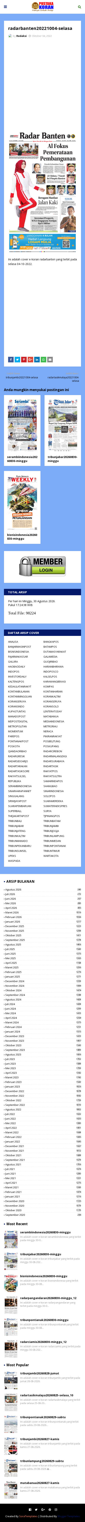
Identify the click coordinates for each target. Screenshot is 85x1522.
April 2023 (43, 1073)
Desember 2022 (43, 1091)
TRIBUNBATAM (51, 821)
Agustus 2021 (43, 1164)
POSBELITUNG (51, 741)
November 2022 (43, 1095)
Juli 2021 (43, 1169)
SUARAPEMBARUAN (19, 806)
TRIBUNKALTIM (16, 836)
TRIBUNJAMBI (51, 826)
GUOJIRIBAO (50, 661)
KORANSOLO (51, 706)
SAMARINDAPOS (53, 781)
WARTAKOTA (51, 856)
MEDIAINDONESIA (53, 721)
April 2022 (43, 1128)
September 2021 (43, 1160)
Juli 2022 (43, 1114)
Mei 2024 (43, 1013)
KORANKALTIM (51, 696)
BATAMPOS (50, 646)
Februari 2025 (43, 972)
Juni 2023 (43, 1063)
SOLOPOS (49, 796)
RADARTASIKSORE (18, 771)
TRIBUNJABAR (16, 826)
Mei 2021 (43, 1178)
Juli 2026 (43, 894)
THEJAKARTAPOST (18, 816)
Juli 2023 (43, 1059)
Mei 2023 (43, 1068)
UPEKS (12, 856)
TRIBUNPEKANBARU (19, 846)
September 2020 (43, 1215)
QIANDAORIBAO (17, 751)
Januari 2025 (43, 976)
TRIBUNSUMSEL (17, 851)
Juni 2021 (43, 1173)
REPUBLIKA (14, 781)
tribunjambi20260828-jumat (39, 1373)
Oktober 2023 (43, 1045)
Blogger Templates (69, 1516)
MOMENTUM (15, 731)
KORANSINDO (16, 706)
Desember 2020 (43, 1201)
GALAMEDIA (50, 656)
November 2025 (43, 931)
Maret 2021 (43, 1187)
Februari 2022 (43, 1137)
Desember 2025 (43, 926)
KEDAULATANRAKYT (19, 686)
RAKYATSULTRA (52, 776)
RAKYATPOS (50, 771)
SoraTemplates (28, 1516)
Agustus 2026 (43, 889)
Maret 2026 (43, 912)
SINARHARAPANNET (19, 791)
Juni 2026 (43, 898)
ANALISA (13, 641)
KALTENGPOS (16, 681)
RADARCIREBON (52, 751)
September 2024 (43, 995)
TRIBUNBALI (15, 821)
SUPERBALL (15, 811)
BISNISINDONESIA (18, 651)
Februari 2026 (43, 917)
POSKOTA (14, 746)
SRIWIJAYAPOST (17, 801)
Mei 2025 (43, 958)
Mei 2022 (43, 1123)
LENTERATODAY (52, 711)
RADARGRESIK (16, 756)
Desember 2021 (43, 1146)
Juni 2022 (43, 1118)
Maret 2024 (43, 1022)
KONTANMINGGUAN (20, 696)
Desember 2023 (43, 1036)
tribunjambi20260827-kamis (39, 1439)
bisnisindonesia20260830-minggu (22, 537)
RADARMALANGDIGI (55, 756)
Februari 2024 (43, 1027)
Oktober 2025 (43, 935)
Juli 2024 (43, 1004)
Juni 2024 (43, 1008)
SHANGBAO (50, 786)
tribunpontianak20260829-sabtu (43, 1417)
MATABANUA (51, 716)
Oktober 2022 (43, 1100)
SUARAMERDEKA (53, 801)
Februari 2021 (43, 1192)
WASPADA (14, 861)
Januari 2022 (43, 1141)
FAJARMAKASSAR (18, 656)
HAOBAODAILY (16, 666)
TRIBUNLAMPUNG (53, 836)
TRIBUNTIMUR (51, 851)
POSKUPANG (51, 746)
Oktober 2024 (43, 990)
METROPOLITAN (17, 726)
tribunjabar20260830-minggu (40, 1254)
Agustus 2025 (43, 944)
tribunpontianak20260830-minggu (44, 1320)
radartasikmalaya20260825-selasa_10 (46, 1395)
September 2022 (43, 1105)
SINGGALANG (16, 796)
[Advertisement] (42, 85)
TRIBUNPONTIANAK (54, 846)
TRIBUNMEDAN (52, 841)
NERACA (48, 731)
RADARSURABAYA (53, 761)
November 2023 (43, 1040)
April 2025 (43, 963)
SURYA (47, 811)
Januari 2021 (43, 1196)
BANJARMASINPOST (19, 646)
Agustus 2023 (43, 1054)
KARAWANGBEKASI (54, 681)
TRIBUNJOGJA (51, 831)
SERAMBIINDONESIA (20, 786)
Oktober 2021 (43, 1155)
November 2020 (43, 1205)
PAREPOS (13, 736)
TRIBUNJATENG (17, 831)
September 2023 (43, 1050)
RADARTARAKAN (17, 766)
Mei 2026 (43, 903)
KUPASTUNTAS (17, 711)
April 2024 (43, 1018)
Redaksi (21, 36)
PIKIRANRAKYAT (52, 736)
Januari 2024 (43, 1031)
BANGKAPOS (51, 641)
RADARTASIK (50, 766)
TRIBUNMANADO (18, 841)
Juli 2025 (43, 949)
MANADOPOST (17, 716)
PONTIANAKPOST (18, 741)
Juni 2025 (43, 953)
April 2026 (43, 908)
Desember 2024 (43, 981)
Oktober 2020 (43, 1210)
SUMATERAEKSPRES (55, 806)
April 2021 (43, 1183)
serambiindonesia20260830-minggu (22, 459)
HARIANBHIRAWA (53, 666)
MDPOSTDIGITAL (18, 721)
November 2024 (43, 986)
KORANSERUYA (17, 701)
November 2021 (43, 1150)
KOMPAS (48, 686)
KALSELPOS (50, 676)
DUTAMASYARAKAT (54, 651)
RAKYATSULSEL (17, 776)
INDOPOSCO (50, 671)
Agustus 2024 (43, 999)
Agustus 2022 (43, 1109)
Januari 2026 (43, 921)
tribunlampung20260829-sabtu (42, 1461)
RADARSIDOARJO (18, 761)
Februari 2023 (43, 1082)
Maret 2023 (43, 1077)
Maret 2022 (43, 1132)
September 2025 (43, 940)
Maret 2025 (43, 967)
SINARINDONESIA (53, 791)
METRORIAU (50, 726)
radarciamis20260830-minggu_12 (43, 1342)
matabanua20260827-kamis (39, 1483)
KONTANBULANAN (18, 691)
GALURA (13, 661)
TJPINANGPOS (51, 816)
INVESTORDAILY (17, 676)
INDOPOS (13, 671)
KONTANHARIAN (52, 691)
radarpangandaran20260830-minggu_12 (48, 1298)
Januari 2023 (43, 1086)
